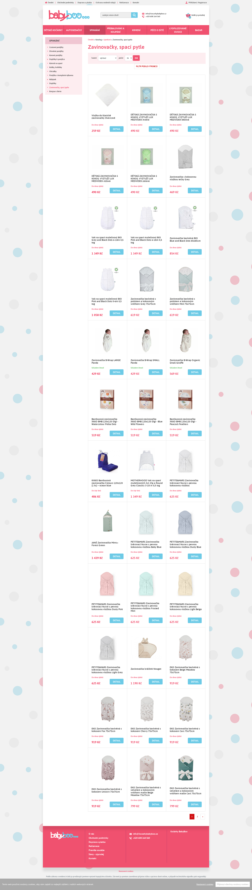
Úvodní (50, 2)
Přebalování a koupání (115, 30)
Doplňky (52, 83)
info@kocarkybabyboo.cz (156, 13)
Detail (116, 129)
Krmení (136, 30)
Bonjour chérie (55, 91)
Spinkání (95, 30)
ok (136, 58)
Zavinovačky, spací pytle (59, 87)
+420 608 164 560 (153, 16)
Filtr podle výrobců (147, 66)
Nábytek (52, 79)
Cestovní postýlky (56, 47)
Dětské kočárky (53, 30)
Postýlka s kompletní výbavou (61, 75)
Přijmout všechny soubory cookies (232, 884)
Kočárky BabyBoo (179, 831)
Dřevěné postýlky (56, 51)
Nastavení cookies (126, 871)
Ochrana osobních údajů (106, 2)
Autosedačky (74, 30)
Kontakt (136, 2)
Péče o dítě (157, 30)
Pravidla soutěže (96, 850)
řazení (94, 58)
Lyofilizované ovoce (178, 30)
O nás (91, 833)
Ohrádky (52, 71)
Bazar (198, 30)
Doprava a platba (85, 2)
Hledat (134, 15)
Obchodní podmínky (65, 2)
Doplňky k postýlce (57, 59)
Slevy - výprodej (96, 854)
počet (121, 58)
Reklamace (124, 2)
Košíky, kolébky (55, 67)
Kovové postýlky (55, 55)
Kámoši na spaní (55, 63)
